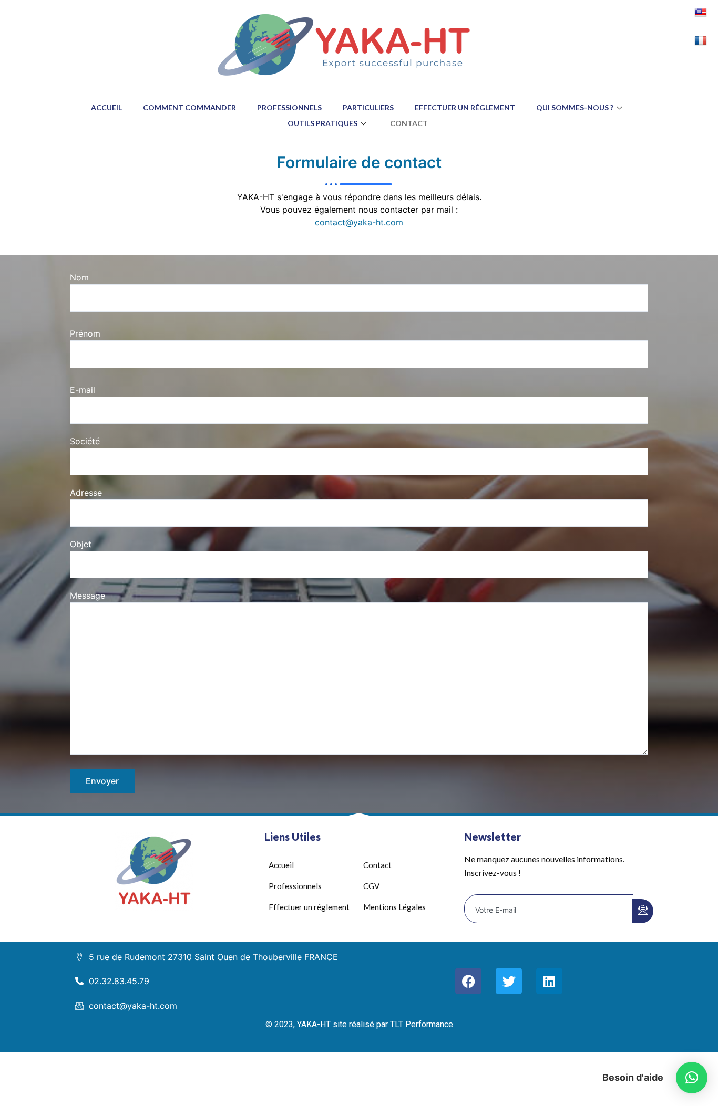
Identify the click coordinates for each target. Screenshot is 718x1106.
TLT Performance (420, 1024)
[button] (691, 1077)
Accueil (106, 107)
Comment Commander (189, 107)
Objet (80, 544)
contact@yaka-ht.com (359, 222)
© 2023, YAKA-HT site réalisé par (326, 1024)
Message (87, 595)
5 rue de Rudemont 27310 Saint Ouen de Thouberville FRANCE (213, 957)
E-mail (82, 389)
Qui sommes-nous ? (574, 107)
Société (85, 441)
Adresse (86, 492)
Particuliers (368, 107)
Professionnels (289, 107)
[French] (702, 40)
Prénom (85, 333)
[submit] (642, 911)
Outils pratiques (322, 123)
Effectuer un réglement (465, 107)
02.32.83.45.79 (119, 981)
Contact (409, 123)
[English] (702, 11)
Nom (79, 277)
